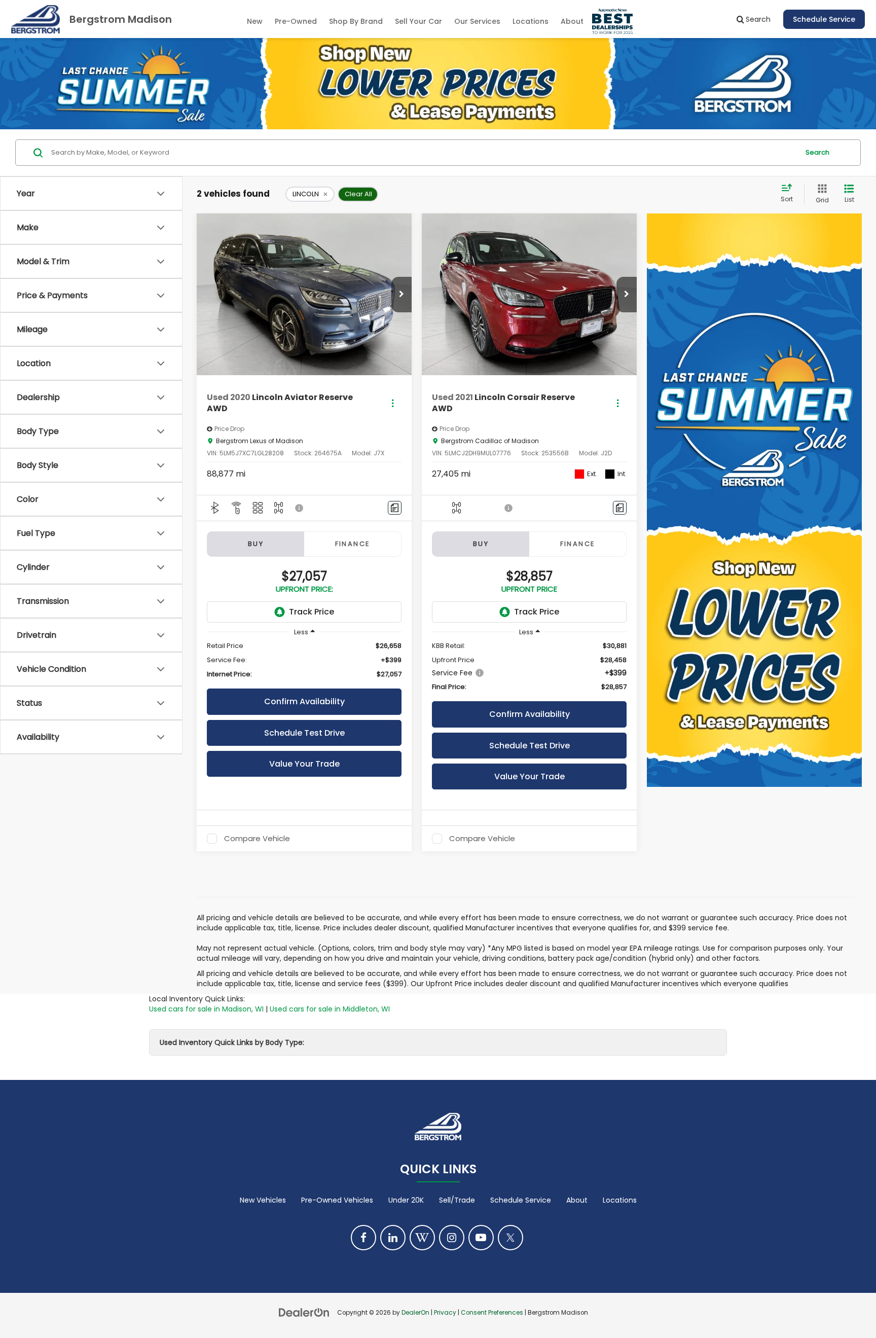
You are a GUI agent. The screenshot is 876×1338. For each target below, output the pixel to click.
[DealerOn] (304, 1312)
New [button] (255, 21)
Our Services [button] (477, 21)
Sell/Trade (457, 1200)
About (577, 1200)
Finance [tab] (353, 544)
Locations (531, 21)
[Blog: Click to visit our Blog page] (422, 1237)
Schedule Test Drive (304, 733)
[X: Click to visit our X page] (510, 1237)
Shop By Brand (356, 21)
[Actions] (393, 403)
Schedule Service (824, 19)
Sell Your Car (418, 21)
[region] (304, 660)
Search (817, 152)
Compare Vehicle (257, 839)
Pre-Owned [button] (296, 21)
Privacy (445, 1313)
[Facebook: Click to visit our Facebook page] (363, 1237)
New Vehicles (263, 1200)
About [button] (572, 21)
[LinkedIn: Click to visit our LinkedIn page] (393, 1237)
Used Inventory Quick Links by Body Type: (232, 1042)
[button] (401, 294)
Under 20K (406, 1200)
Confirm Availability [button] (304, 701)
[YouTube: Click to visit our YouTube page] (481, 1237)
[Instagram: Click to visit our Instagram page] (451, 1237)
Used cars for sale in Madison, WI (206, 1009)
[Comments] (395, 508)
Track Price (311, 612)
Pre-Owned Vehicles (337, 1200)
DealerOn (415, 1313)
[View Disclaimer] (299, 508)
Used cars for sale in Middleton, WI (330, 1009)
